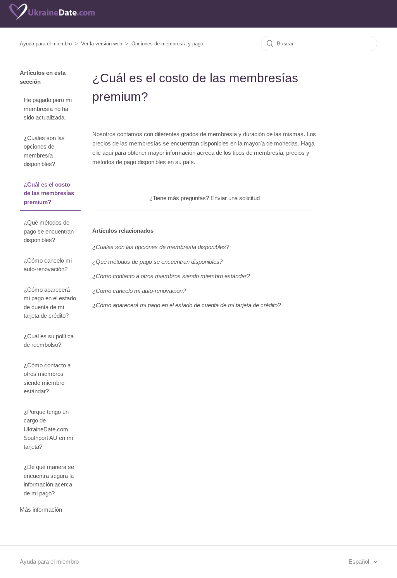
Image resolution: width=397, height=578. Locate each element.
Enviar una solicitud (235, 198)
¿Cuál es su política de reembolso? (49, 340)
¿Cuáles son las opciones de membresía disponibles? (44, 151)
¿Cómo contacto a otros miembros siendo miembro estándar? (47, 378)
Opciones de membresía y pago (167, 44)
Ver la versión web (101, 44)
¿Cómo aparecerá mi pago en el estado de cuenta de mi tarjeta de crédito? (50, 302)
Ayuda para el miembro (46, 44)
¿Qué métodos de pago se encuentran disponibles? (49, 231)
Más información (41, 509)
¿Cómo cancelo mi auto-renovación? (48, 265)
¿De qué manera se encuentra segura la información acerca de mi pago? (49, 480)
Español (360, 561)
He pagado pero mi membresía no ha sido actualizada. (48, 109)
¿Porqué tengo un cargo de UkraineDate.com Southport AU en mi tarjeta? (48, 429)
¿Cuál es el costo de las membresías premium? (49, 193)
